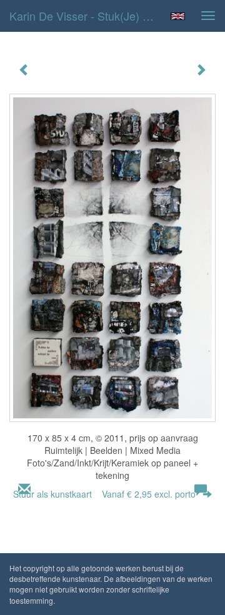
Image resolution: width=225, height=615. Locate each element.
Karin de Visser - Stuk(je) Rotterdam (86, 15)
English (178, 16)
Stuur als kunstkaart (104, 494)
